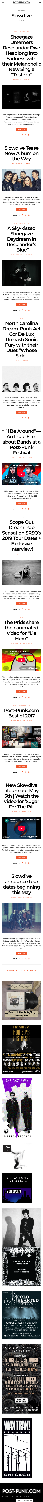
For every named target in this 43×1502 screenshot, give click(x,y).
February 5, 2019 (15, 554)
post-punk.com (27, 457)
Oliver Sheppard (27, 554)
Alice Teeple (26, 79)
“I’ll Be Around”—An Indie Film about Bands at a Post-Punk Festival (21, 442)
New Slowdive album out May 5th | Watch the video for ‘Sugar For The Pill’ (21, 796)
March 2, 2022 (17, 79)
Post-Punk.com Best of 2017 (21, 713)
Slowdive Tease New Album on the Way (21, 153)
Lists (29, 705)
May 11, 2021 (17, 360)
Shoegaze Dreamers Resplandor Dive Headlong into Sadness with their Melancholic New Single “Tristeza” (21, 56)
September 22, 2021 (16, 255)
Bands (16, 31)
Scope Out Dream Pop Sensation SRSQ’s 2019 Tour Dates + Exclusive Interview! (21, 535)
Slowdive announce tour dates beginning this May (21, 884)
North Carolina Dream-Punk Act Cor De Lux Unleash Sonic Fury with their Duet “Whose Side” (21, 339)
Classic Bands (24, 143)
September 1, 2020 (16, 457)
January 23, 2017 (16, 897)
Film (21, 426)
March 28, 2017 (16, 811)
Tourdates (28, 517)
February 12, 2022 (17, 163)
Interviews (15, 517)
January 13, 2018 (16, 720)
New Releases (26, 780)
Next (32, 970)
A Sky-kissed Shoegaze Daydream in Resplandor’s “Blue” (21, 239)
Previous (13, 970)
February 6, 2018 (16, 643)
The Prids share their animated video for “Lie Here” (21, 630)
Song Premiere (24, 31)
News (21, 517)
